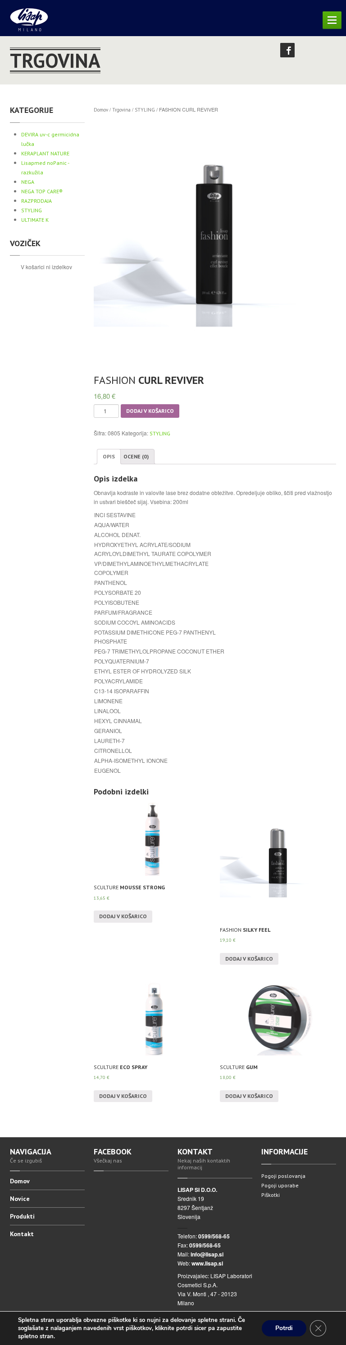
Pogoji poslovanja (283, 1175)
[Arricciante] (215, 240)
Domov (101, 110)
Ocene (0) (136, 456)
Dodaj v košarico (150, 410)
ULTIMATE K (35, 219)
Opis (109, 456)
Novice (20, 1199)
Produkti (22, 1216)
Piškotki (270, 1194)
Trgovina (121, 110)
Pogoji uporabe (280, 1185)
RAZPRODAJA (36, 200)
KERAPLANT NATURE (45, 153)
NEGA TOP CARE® (42, 191)
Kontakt (22, 1234)
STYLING (31, 210)
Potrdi (284, 1328)
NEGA (27, 181)
